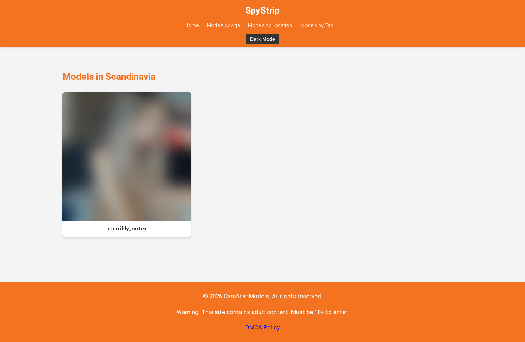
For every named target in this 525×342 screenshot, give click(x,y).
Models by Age (223, 25)
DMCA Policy (262, 327)
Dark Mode (262, 39)
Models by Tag (316, 25)
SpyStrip (262, 10)
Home (192, 25)
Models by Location (270, 25)
